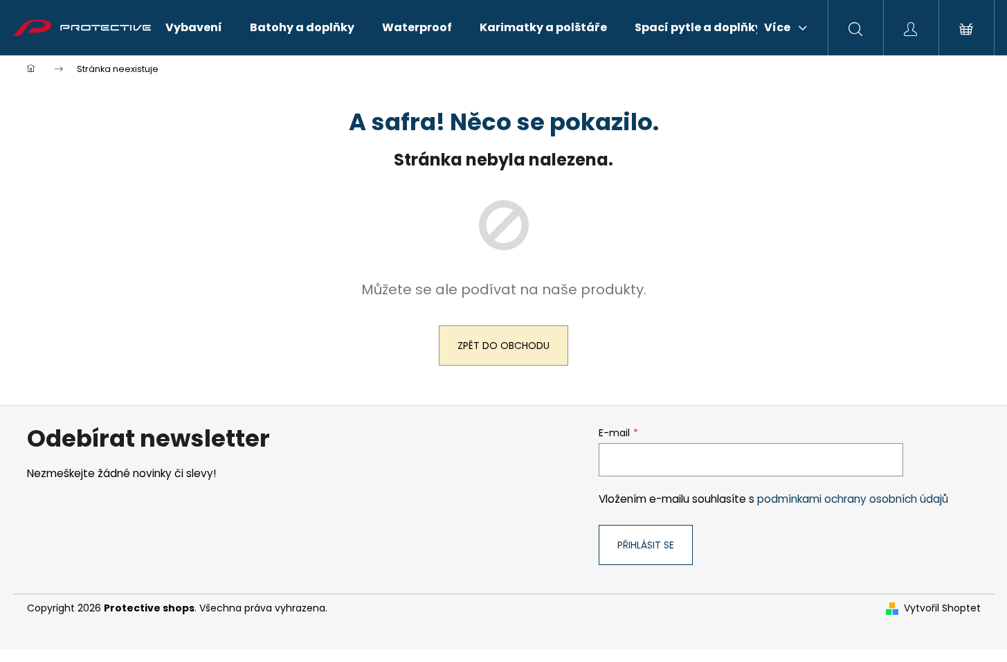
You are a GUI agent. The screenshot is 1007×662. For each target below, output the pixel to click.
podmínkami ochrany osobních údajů (852, 499)
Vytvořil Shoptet (942, 608)
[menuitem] (194, 27)
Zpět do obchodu (503, 345)
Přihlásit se (645, 545)
